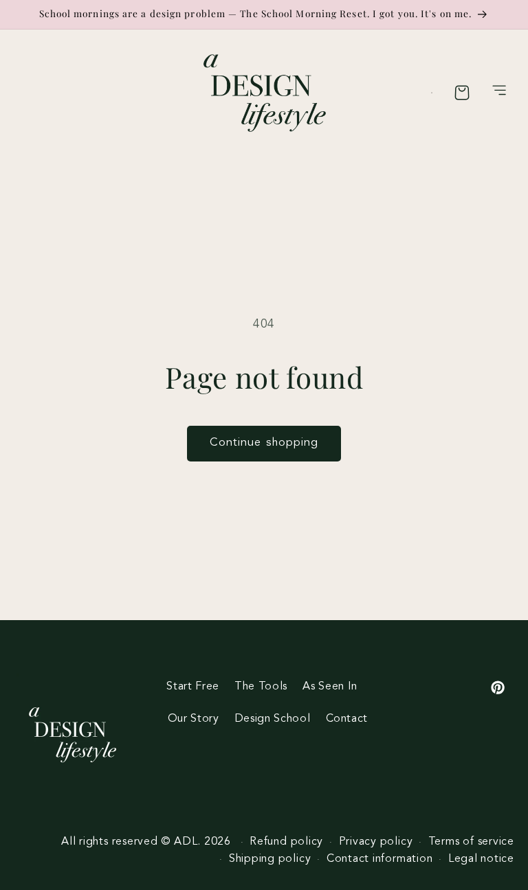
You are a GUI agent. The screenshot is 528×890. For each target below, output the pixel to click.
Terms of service (471, 841)
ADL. (187, 841)
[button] (500, 92)
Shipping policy (270, 859)
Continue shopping (264, 442)
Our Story (193, 719)
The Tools (260, 686)
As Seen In (330, 686)
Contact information (380, 859)
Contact (347, 719)
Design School (272, 719)
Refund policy (286, 841)
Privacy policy (376, 841)
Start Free (192, 686)
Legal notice (481, 859)
